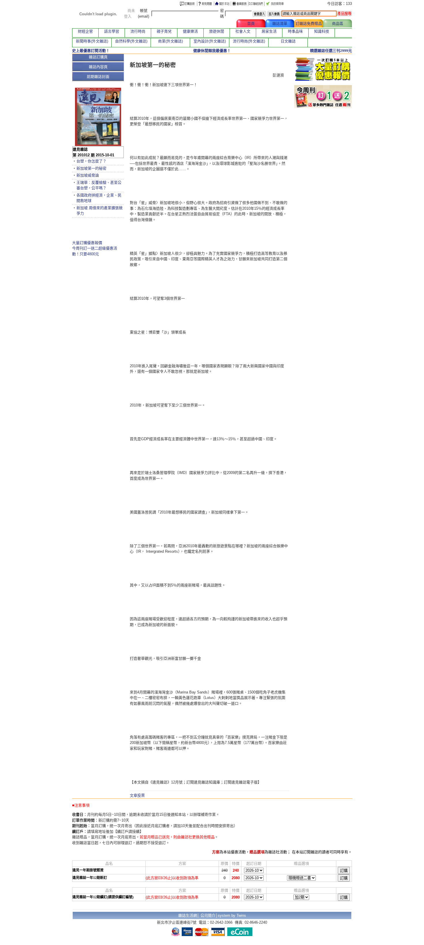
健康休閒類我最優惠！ (212, 50)
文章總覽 (222, 23)
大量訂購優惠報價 (87, 243)
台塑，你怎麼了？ (91, 161)
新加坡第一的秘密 (91, 168)
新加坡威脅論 (87, 175)
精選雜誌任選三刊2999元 (331, 50)
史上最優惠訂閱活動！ (91, 50)
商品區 (337, 23)
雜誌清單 (279, 23)
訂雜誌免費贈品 (309, 23)
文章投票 (137, 795)
